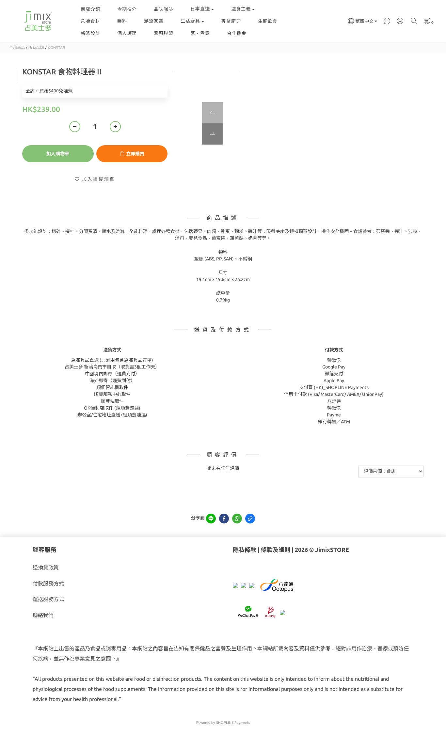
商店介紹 (90, 9)
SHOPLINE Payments (233, 722)
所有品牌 (36, 47)
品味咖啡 (163, 9)
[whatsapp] (237, 518)
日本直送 (200, 8)
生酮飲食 (268, 21)
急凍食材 (90, 21)
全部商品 (17, 47)
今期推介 (127, 9)
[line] (211, 518)
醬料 (122, 21)
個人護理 (127, 33)
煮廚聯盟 (163, 33)
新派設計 (90, 33)
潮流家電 (154, 21)
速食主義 (241, 8)
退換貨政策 (46, 567)
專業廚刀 (231, 21)
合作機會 (237, 33)
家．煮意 (200, 33)
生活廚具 (190, 20)
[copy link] (250, 518)
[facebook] (224, 518)
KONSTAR (56, 47)
